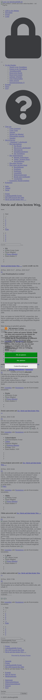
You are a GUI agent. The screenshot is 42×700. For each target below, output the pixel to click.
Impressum (29, 369)
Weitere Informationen (16, 369)
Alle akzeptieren (21, 355)
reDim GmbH (28, 372)
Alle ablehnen (21, 360)
